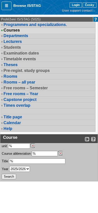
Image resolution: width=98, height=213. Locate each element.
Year (5, 169)
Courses (12, 30)
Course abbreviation (16, 153)
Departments (16, 36)
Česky (89, 5)
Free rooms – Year (21, 94)
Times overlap (17, 105)
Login (76, 5)
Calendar (12, 123)
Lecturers (13, 41)
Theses (11, 65)
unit (4, 146)
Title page (13, 117)
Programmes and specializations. (35, 24)
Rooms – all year (19, 82)
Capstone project (20, 99)
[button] (7, 6)
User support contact (77, 10)
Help (8, 128)
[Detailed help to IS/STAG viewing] (93, 139)
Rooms (10, 76)
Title (5, 161)
